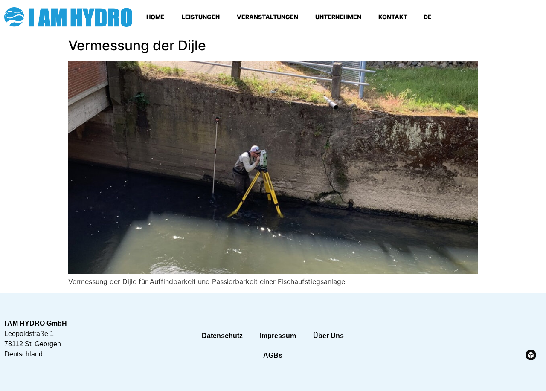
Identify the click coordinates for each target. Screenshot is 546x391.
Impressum (278, 335)
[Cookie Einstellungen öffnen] (19, 380)
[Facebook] (474, 17)
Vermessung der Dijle (137, 45)
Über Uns (328, 335)
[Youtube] (498, 17)
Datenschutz (222, 335)
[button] (534, 17)
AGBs (272, 355)
